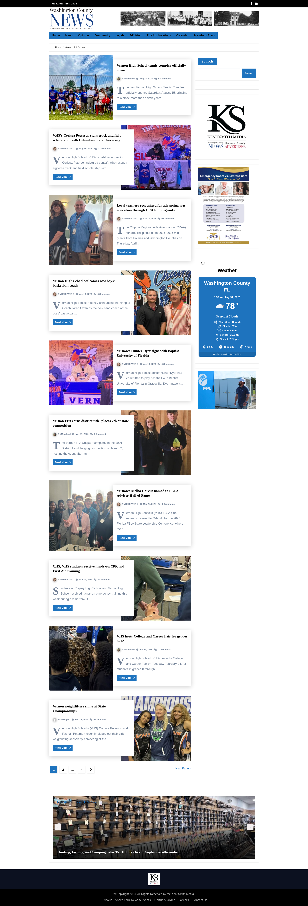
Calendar (182, 35)
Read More (125, 106)
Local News (65, 802)
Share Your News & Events (133, 900)
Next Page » (183, 768)
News (69, 35)
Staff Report (64, 719)
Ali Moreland (128, 78)
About (108, 900)
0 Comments (164, 78)
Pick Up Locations (159, 35)
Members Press (204, 35)
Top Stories (92, 802)
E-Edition (136, 35)
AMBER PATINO (66, 148)
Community (102, 35)
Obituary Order (164, 900)
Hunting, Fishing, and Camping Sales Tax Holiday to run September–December (118, 852)
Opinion (83, 35)
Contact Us (199, 900)
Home (56, 35)
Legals (120, 35)
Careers (183, 900)
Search (207, 61)
